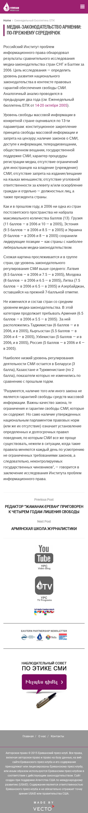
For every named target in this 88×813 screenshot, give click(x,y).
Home (7, 20)
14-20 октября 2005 (51, 105)
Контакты (57, 736)
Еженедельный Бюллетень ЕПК (34, 20)
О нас (42, 736)
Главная (28, 736)
